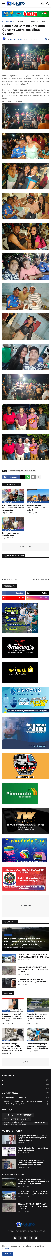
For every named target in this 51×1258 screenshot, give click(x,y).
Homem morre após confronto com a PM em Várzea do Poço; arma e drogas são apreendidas (12, 1047)
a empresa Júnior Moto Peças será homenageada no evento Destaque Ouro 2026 (25, 1102)
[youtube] (25, 1238)
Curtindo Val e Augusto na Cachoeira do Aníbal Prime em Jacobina (13, 507)
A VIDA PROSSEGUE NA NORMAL (25, 1097)
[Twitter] (22, 477)
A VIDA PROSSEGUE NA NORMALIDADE (29, 22)
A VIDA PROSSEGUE (25, 1093)
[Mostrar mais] (38, 477)
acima (25, 1062)
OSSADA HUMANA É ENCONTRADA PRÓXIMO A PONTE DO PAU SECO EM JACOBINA (33, 969)
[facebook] (15, 1238)
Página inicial (7, 22)
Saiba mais (6, 1248)
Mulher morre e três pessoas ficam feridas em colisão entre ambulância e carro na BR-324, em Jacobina (33, 1181)
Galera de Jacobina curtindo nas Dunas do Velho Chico (36, 507)
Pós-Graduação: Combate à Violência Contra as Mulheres (33, 1149)
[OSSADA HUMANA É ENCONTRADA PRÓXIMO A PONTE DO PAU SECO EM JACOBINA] (9, 970)
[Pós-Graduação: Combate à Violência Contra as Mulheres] (9, 1151)
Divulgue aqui (25, 906)
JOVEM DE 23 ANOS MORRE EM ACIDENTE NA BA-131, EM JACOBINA (33, 980)
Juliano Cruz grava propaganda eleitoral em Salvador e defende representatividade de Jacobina (31, 1162)
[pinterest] (36, 1238)
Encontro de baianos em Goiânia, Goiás (12, 534)
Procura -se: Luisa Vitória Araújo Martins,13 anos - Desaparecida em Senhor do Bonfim (12, 1017)
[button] (3, 4)
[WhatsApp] (28, 477)
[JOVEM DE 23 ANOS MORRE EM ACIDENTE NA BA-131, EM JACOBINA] (9, 983)
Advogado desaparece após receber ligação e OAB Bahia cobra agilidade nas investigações (32, 1138)
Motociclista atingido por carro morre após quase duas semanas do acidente (37, 1046)
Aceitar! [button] (8, 1253)
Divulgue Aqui (25, 546)
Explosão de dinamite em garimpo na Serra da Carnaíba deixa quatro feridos (37, 1017)
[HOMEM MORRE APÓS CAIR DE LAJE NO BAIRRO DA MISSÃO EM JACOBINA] (9, 958)
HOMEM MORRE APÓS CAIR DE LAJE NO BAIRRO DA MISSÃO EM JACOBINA (33, 956)
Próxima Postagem (40, 579)
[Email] (33, 477)
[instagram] (31, 1238)
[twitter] (20, 1238)
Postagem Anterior (11, 579)
